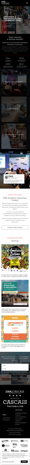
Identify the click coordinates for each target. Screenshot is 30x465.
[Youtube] (20, 395)
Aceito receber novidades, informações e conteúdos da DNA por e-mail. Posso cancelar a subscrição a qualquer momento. (14, 374)
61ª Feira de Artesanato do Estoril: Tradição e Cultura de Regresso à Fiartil (13, 346)
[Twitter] (13, 395)
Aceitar (24, 461)
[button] (1, 14)
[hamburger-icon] (27, 2)
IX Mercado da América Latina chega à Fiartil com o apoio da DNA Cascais (14, 275)
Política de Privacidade (8, 461)
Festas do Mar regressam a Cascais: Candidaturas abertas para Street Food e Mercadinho (14, 310)
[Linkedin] (16, 395)
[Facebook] (9, 395)
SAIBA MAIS (8, 26)
